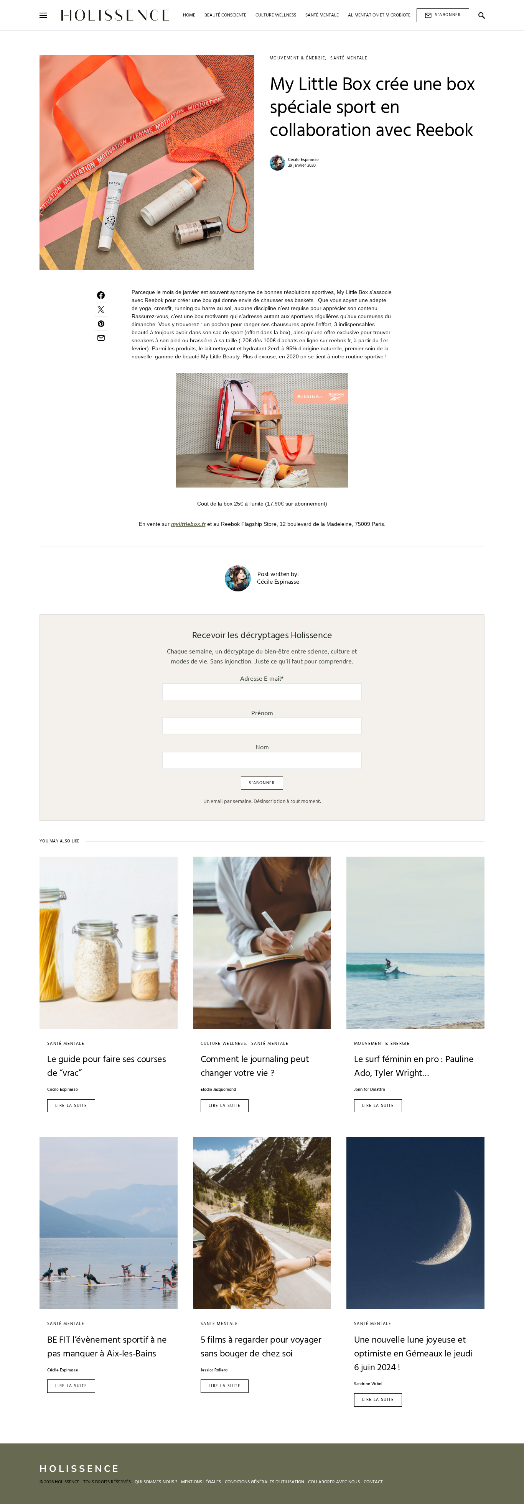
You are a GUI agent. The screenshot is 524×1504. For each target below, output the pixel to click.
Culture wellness (223, 1043)
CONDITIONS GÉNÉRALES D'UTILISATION (264, 1482)
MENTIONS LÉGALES (201, 1482)
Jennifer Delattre (369, 1090)
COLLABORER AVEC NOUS (334, 1482)
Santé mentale (348, 58)
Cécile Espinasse (303, 159)
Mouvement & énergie (297, 58)
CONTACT (373, 1482)
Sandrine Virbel (368, 1384)
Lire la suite (71, 1105)
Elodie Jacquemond (218, 1090)
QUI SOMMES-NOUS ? (156, 1482)
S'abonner (448, 14)
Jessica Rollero (214, 1370)
